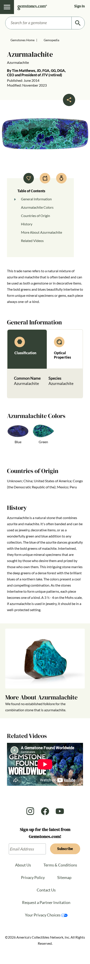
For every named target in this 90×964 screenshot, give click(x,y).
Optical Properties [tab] (62, 355)
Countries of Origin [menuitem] (35, 215)
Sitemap (64, 877)
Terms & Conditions (60, 865)
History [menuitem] (26, 224)
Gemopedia (51, 40)
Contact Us (46, 890)
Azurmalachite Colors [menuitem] (37, 207)
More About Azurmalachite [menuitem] (41, 232)
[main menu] (7, 7)
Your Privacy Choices (43, 914)
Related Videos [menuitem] (32, 240)
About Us (23, 865)
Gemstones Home (22, 40)
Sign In (79, 6)
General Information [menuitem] (36, 199)
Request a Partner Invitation (46, 902)
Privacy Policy (33, 877)
